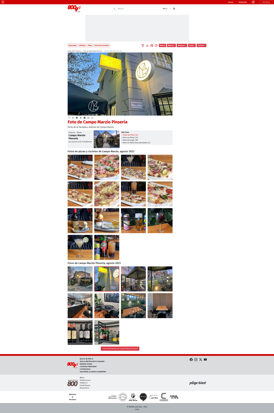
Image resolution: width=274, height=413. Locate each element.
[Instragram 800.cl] (253, 2)
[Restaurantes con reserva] (156, 45)
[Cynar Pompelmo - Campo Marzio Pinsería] (106, 247)
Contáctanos (85, 369)
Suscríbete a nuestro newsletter (93, 372)
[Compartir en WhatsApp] (88, 117)
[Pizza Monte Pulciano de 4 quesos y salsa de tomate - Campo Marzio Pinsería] (133, 193)
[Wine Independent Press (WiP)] (143, 397)
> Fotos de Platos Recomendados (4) (135, 143)
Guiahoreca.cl (85, 380)
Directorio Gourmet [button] (102, 45)
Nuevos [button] (162, 45)
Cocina (191, 45)
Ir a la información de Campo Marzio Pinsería (120, 349)
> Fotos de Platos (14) (129, 137)
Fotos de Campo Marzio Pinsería (92, 51)
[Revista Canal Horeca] (112, 397)
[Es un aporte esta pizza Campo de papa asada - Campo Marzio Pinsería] (80, 193)
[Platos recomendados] (147, 45)
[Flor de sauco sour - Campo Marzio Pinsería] (80, 247)
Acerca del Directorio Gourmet (92, 361)
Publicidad (242, 2)
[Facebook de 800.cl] (191, 360)
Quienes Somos (86, 364)
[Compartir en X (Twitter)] (80, 117)
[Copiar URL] (92, 117)
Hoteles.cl (83, 383)
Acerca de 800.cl (86, 359)
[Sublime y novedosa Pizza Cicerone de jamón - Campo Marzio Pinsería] (80, 167)
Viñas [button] (90, 45)
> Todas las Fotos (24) (129, 135)
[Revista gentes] (153, 397)
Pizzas (79, 132)
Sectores (201, 45)
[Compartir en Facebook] (76, 117)
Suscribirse (266, 2)
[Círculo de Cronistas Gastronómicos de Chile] (122, 397)
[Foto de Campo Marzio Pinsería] (106, 167)
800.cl (82, 378)
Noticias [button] (82, 45)
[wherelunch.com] (174, 397)
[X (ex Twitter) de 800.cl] (200, 360)
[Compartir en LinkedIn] (84, 117)
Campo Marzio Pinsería (74, 51)
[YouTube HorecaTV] (205, 360)
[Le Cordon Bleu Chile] (133, 397)
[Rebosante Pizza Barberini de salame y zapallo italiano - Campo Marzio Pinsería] (133, 167)
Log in (137, 409)
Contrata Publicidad (88, 366)
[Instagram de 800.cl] (195, 360)
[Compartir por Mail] (72, 117)
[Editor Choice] (143, 45)
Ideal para (181, 45)
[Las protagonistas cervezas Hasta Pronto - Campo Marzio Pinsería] (133, 220)
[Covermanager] (164, 397)
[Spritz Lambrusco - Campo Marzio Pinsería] (160, 220)
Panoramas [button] (73, 45)
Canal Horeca (85, 385)
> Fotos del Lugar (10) (129, 140)
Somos (230, 2)
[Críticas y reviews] (152, 45)
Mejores (171, 45)
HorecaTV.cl (84, 388)
